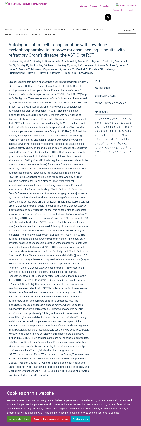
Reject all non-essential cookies (51, 419)
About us (10, 29)
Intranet (130, 10)
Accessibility (118, 10)
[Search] (134, 30)
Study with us (80, 29)
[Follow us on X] (108, 17)
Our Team (21, 34)
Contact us (104, 5)
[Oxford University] (123, 5)
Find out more (80, 419)
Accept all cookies (19, 419)
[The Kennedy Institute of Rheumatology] (26, 2)
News (8, 34)
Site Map (83, 5)
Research (25, 29)
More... (49, 34)
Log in (107, 10)
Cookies (93, 5)
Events (36, 34)
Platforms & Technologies (51, 29)
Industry (98, 29)
